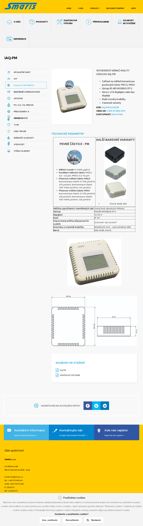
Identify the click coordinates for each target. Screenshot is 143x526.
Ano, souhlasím (49, 520)
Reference (20, 39)
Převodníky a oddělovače (21, 112)
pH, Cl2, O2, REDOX (24, 105)
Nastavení (96, 520)
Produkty (94, 8)
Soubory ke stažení (129, 21)
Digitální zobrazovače (27, 92)
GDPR (133, 8)
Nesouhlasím (72, 520)
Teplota (18, 118)
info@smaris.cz (16, 477)
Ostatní (18, 98)
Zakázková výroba (70, 21)
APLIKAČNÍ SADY (22, 72)
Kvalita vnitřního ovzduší (24, 86)
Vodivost (19, 144)
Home (68, 8)
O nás (80, 8)
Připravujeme (101, 21)
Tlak (16, 124)
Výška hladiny (22, 151)
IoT (15, 79)
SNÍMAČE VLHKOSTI (24, 138)
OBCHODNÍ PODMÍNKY (115, 8)
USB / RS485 (20, 131)
